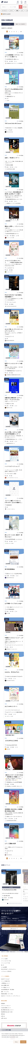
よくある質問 (4, 967)
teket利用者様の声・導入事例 (7, 989)
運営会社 (3, 1014)
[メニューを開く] (25, 2)
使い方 (2, 965)
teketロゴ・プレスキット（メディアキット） (11, 995)
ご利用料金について (5, 983)
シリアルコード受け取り (6, 971)
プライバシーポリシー (6, 1005)
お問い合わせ (4, 1018)
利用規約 (3, 1003)
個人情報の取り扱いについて (7, 1009)
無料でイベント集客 (14, 925)
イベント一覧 (20, 951)
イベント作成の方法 (5, 981)
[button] (7, 903)
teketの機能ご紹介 (5, 985)
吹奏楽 (17, 10)
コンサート (11, 10)
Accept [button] (23, 1041)
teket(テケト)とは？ (5, 979)
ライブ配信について (5, 987)
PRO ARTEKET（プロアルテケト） (8, 969)
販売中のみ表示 (7, 14)
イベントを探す (4, 958)
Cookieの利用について (6, 1007)
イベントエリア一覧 (5, 962)
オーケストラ (4, 10)
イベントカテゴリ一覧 (6, 960)
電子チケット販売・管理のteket (8, 951)
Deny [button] (16, 1041)
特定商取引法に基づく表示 (7, 1011)
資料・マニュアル (5, 991)
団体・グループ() (20, 24)
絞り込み (25, 6)
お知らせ (3, 1016)
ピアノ (22, 10)
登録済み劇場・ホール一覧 (7, 993)
